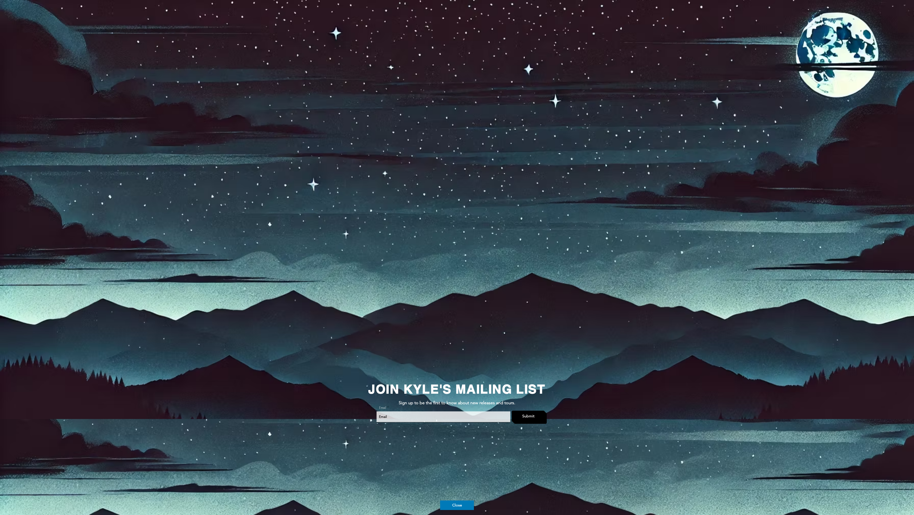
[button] (457, 505)
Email (382, 407)
